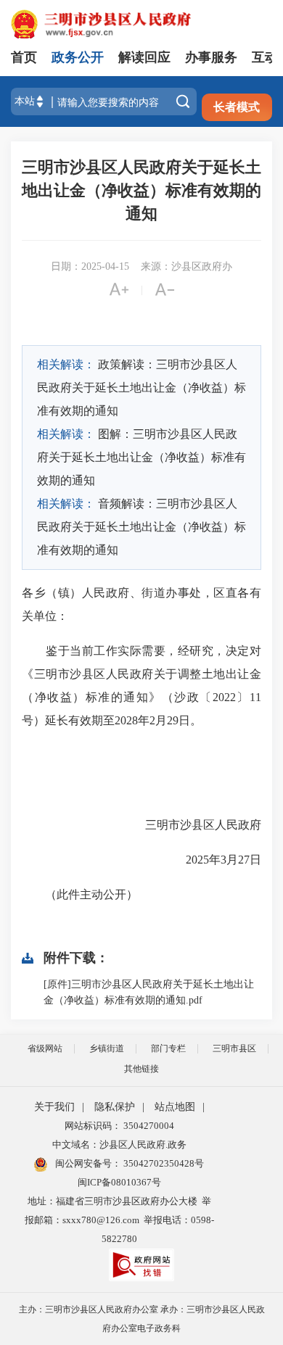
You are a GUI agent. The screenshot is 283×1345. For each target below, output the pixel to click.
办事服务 (211, 57)
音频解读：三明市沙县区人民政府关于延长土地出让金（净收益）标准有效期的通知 (141, 526)
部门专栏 (168, 1048)
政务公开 (78, 57)
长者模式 (236, 107)
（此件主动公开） (80, 894)
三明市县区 (234, 1048)
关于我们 (54, 1106)
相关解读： (66, 364)
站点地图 (175, 1106)
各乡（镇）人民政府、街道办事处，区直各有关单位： (141, 604)
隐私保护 (114, 1106)
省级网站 (45, 1048)
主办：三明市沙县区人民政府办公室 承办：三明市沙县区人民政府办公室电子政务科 (142, 1318)
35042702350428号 (162, 1163)
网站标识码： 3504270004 (119, 1125)
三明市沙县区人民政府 (203, 825)
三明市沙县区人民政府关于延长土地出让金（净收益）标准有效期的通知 (141, 190)
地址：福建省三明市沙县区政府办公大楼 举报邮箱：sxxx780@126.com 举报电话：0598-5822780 (119, 1220)
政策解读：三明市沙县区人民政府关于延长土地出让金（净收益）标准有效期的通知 (141, 387)
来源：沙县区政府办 (186, 266)
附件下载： (76, 958)
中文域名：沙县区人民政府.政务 (119, 1144)
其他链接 (141, 1069)
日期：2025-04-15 (90, 266)
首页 (24, 57)
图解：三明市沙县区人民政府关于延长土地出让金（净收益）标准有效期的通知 (141, 457)
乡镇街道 (106, 1048)
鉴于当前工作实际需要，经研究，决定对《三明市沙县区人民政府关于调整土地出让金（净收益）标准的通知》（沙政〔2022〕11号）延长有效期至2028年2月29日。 (141, 686)
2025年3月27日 (212, 859)
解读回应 (144, 57)
